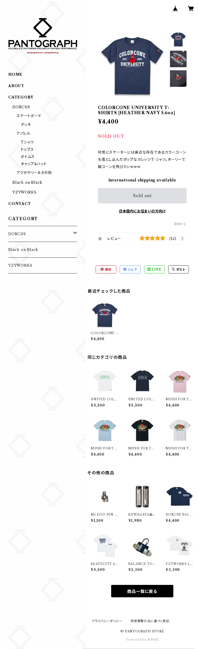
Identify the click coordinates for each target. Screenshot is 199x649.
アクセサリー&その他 (34, 172)
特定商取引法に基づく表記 (150, 621)
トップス (27, 149)
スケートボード (29, 115)
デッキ (26, 124)
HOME (15, 74)
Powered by (136, 640)
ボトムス (28, 156)
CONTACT (19, 203)
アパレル (24, 133)
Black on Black (27, 182)
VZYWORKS (24, 192)
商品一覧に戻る (142, 591)
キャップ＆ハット (34, 164)
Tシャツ (27, 142)
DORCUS (21, 107)
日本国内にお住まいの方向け (142, 211)
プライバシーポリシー (107, 621)
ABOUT (16, 85)
